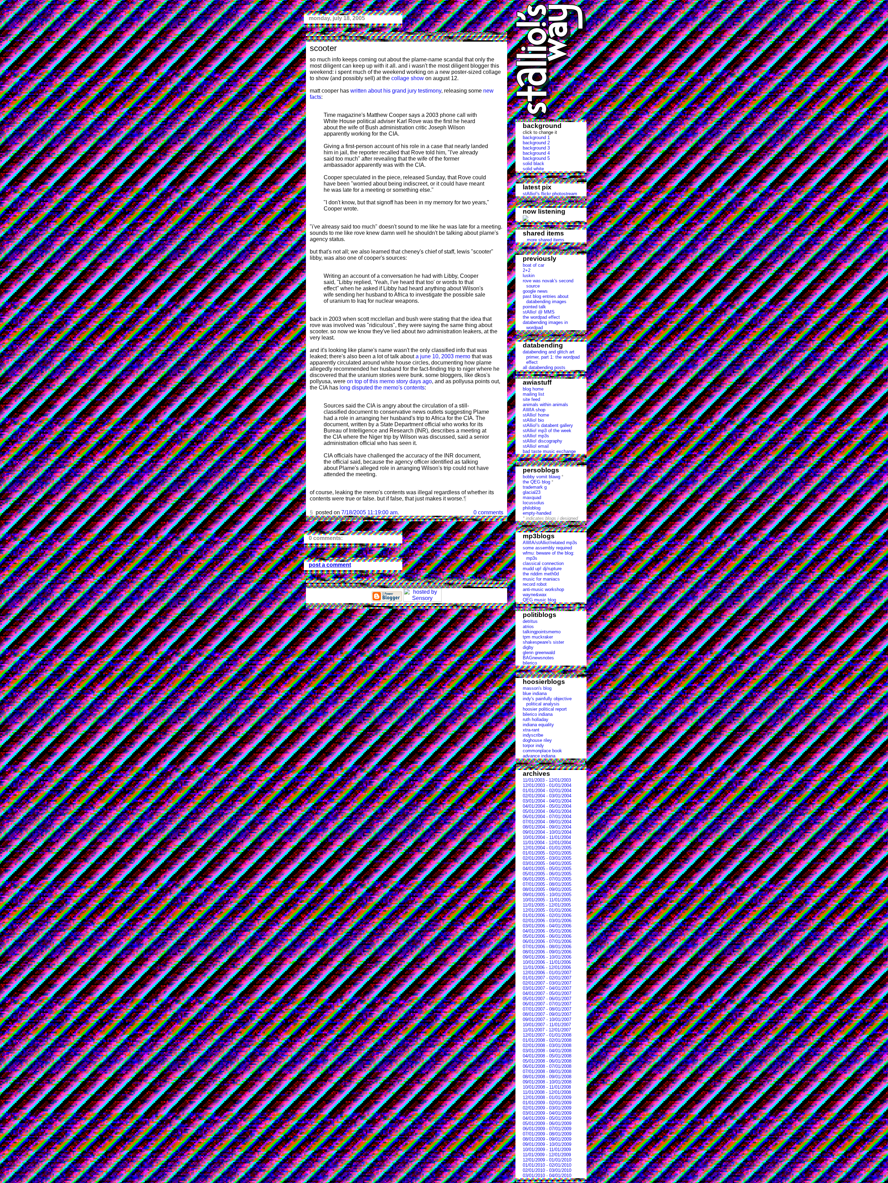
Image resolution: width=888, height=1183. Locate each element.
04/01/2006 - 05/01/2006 (547, 931)
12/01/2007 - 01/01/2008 (547, 1035)
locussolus (533, 502)
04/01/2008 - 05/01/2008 (547, 1055)
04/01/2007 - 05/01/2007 (547, 993)
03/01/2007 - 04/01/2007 (547, 988)
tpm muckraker (538, 637)
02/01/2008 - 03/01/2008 (547, 1045)
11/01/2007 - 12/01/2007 (547, 1029)
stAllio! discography (542, 441)
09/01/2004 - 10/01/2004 (547, 832)
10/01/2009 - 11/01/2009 (547, 1149)
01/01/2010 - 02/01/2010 (547, 1165)
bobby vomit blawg (541, 476)
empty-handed (537, 513)
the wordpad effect (541, 317)
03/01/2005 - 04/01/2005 (547, 863)
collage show (407, 78)
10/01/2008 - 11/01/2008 (547, 1087)
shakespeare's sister (543, 642)
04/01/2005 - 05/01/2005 (547, 868)
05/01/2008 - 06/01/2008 (547, 1061)
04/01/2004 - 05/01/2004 (547, 806)
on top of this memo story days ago (389, 381)
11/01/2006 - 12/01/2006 (547, 967)
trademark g (535, 487)
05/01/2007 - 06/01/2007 (547, 998)
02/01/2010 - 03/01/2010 (547, 1170)
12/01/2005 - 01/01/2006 (547, 910)
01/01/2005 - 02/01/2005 (547, 853)
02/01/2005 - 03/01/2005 (547, 858)
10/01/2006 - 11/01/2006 (547, 962)
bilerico (530, 663)
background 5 (536, 158)
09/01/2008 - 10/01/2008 (547, 1082)
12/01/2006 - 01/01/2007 (547, 972)
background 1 (536, 137)
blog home (533, 389)
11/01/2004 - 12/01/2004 (547, 842)
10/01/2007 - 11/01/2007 (547, 1024)
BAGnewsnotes (538, 657)
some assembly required (547, 547)
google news (535, 291)
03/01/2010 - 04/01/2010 (547, 1175)
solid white (533, 168)
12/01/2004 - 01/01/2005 (547, 847)
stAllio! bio (533, 420)
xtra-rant (531, 729)
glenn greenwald (539, 652)
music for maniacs (541, 579)
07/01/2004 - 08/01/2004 (547, 821)
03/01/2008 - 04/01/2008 (547, 1050)
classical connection (543, 563)
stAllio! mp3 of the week (547, 430)
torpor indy (533, 745)
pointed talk (534, 306)
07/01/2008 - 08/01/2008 (547, 1071)
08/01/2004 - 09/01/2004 (547, 827)
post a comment (330, 565)
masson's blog (537, 688)
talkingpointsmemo (542, 631)
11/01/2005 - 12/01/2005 (547, 905)
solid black (533, 163)
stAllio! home (536, 415)
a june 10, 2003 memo (443, 356)
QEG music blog (539, 599)
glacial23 (531, 492)
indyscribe (533, 735)
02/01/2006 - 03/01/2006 (547, 920)
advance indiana (539, 755)
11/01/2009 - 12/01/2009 (547, 1154)
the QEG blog (536, 482)
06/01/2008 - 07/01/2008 (547, 1066)
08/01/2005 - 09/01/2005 (547, 889)
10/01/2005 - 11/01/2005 (547, 899)
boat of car (533, 265)
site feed (531, 399)
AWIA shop (534, 409)
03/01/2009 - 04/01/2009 (547, 1113)
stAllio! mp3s (536, 435)
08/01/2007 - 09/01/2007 (547, 1014)
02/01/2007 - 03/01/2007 (547, 983)
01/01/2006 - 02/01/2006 (547, 915)
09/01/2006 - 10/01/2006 (547, 957)
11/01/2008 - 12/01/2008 (547, 1092)
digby (528, 647)
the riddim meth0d (541, 573)
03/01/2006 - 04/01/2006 (547, 925)
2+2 (526, 270)
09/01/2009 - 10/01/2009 (547, 1144)
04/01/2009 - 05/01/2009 (547, 1118)
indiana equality (538, 724)
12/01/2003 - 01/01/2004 (547, 785)
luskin (529, 275)
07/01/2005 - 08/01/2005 (547, 884)
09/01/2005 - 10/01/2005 (547, 894)
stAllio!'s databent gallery (548, 425)
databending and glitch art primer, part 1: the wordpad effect (551, 357)
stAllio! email (536, 446)
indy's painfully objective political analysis (547, 701)
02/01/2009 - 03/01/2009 (547, 1108)
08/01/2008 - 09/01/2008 (547, 1076)
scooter (323, 48)
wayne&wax (535, 594)
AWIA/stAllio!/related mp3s (550, 542)
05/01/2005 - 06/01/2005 (547, 873)
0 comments (488, 512)
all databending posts (544, 367)
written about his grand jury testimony (395, 91)
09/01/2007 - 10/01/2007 (547, 1019)
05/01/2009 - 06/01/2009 (547, 1123)
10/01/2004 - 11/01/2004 (547, 837)
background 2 (536, 142)
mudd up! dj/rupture (542, 568)
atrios (528, 626)
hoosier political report (545, 709)
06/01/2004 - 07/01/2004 (547, 816)
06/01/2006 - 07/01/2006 (547, 941)
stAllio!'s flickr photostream (550, 193)
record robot (535, 584)
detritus (530, 621)
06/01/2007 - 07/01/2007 (547, 1003)
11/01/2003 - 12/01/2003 (547, 780)
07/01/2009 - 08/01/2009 (547, 1134)
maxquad (532, 497)
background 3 (536, 148)
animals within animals (545, 404)
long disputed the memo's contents (382, 388)
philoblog (531, 508)
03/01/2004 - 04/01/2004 (547, 801)
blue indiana (535, 693)
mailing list (533, 394)
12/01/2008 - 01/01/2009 (547, 1097)
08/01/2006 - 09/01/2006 (547, 951)
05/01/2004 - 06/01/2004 (547, 811)
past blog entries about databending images (546, 299)
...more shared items (543, 239)
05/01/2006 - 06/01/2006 (547, 936)
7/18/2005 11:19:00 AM (369, 512)
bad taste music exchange (549, 451)
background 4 (536, 153)
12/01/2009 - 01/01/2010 (547, 1160)
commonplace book (542, 750)
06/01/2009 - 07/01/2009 (547, 1128)
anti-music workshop (543, 589)
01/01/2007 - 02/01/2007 (547, 977)
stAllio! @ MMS (539, 312)
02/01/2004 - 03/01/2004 (547, 795)
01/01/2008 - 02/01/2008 (547, 1040)
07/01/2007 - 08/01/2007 (547, 1009)
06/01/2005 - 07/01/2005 (547, 879)
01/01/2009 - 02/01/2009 (547, 1102)
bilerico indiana (538, 714)
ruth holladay (535, 719)
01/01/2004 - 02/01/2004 (547, 790)
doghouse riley (537, 740)
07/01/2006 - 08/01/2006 (547, 946)
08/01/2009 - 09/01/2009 (547, 1139)
